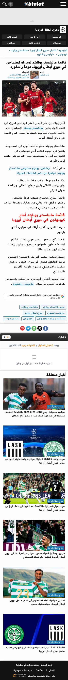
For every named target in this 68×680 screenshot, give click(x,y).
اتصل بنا (50, 670)
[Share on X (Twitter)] (39, 328)
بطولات (19, 664)
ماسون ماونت (11, 318)
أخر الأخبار (35, 36)
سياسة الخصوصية (23, 670)
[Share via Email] (22, 328)
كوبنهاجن (27, 318)
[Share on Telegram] (28, 328)
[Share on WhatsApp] (34, 328)
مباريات (57, 43)
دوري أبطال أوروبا (55, 406)
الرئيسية (56, 36)
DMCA (39, 670)
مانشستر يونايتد (33, 127)
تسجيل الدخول (45, 345)
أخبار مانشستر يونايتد (54, 307)
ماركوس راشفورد (23, 283)
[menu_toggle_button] (63, 4)
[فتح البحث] (4, 4)
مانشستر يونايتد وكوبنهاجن (51, 318)
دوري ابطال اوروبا (33, 312)
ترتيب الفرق (34, 43)
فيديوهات (12, 36)
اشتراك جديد (28, 345)
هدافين (11, 43)
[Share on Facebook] (45, 328)
